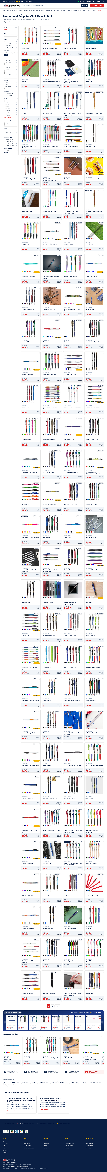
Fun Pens (10, 1085)
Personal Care (72, 10)
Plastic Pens (15, 1082)
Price (10, 39)
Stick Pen (83, 1082)
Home (48, 10)
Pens (64, 10)
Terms (16, 1168)
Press (45, 1145)
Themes (89, 1)
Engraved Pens (74, 1082)
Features (99, 1)
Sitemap (46, 1168)
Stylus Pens (34, 1082)
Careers (46, 1143)
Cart (103, 1)
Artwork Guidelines (29, 1148)
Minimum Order (10, 137)
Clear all (5, 29)
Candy (43, 10)
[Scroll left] (5, 1022)
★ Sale (99, 10)
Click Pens (7, 1082)
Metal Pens (25, 1082)
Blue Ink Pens (63, 1082)
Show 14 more (7, 77)
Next (57, 1006)
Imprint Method (10, 91)
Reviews (88, 1148)
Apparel (14, 10)
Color (10, 98)
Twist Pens (54, 1082)
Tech (79, 10)
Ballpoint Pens (23, 14)
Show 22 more (7, 117)
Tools (84, 10)
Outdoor (59, 10)
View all (100, 1012)
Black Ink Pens (44, 1082)
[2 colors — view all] (87, 141)
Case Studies (89, 1145)
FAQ (66, 1141)
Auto (20, 10)
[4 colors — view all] (25, 43)
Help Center (27, 1143)
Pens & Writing (10, 14)
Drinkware (36, 10)
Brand (10, 128)
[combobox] (51, 5)
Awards (25, 10)
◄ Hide (15, 27)
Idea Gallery (89, 1143)
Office (53, 10)
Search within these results (9, 32)
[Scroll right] (102, 1022)
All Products (7, 10)
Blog (45, 1148)
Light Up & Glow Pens (95, 1082)
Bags (30, 10)
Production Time (10, 120)
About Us (46, 1141)
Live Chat (81, 1)
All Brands (5, 1150)
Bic (4, 1085)
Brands (94, 1)
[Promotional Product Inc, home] (12, 5)
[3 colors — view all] (66, 43)
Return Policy (69, 1145)
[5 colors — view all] (26, 75)
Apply (5, 54)
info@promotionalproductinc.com (20, 1166)
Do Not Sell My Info (31, 1168)
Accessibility (21, 1168)
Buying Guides (90, 1141)
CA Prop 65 (40, 1168)
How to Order (27, 1145)
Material (10, 80)
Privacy (67, 1148)
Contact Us (27, 1141)
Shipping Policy (69, 1143)
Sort (88, 22)
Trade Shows (92, 10)
